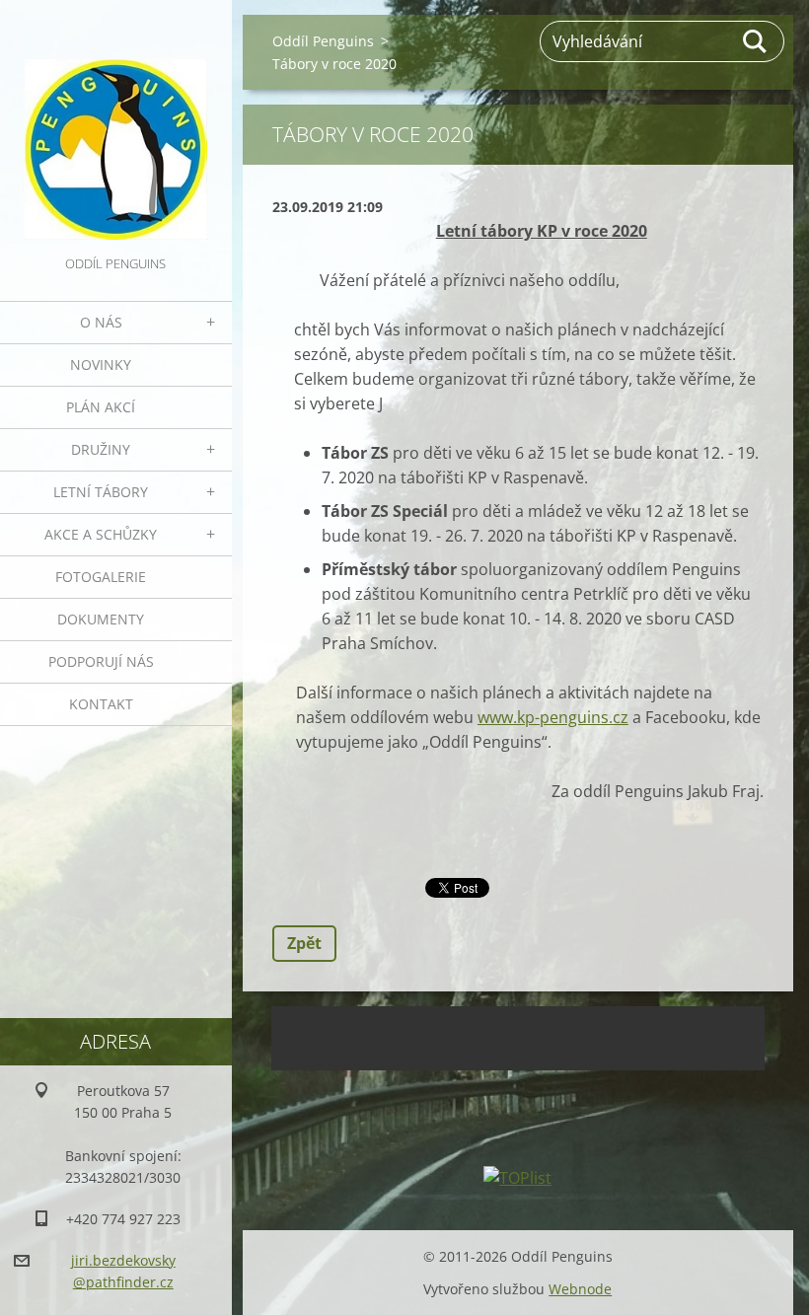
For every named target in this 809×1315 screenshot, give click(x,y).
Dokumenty (100, 619)
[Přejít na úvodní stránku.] (116, 126)
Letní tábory (100, 491)
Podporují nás (101, 661)
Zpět (304, 943)
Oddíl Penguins (323, 41)
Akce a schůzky (100, 534)
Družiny (100, 449)
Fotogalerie (100, 576)
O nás (101, 322)
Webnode (580, 1288)
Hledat (756, 41)
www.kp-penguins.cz (553, 717)
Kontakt (101, 703)
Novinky (100, 364)
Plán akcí (100, 407)
